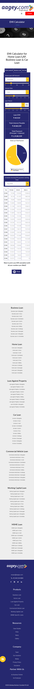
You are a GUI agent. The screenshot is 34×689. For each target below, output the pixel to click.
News (17, 635)
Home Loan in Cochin (17, 357)
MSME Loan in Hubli (16, 533)
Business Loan (17, 70)
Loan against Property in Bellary (17, 396)
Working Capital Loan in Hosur (17, 494)
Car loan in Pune (16, 431)
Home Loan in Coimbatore (17, 355)
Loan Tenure (8, 101)
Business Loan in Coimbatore (17, 318)
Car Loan (24, 70)
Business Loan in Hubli (17, 316)
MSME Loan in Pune (17, 540)
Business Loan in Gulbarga (17, 328)
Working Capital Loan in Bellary (17, 506)
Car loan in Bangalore (17, 418)
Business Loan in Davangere (17, 331)
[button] (2, 659)
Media (17, 659)
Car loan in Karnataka (17, 443)
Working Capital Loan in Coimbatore (17, 499)
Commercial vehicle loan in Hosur (17, 457)
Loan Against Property (17, 601)
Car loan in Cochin (17, 428)
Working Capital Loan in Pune (17, 504)
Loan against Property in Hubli (17, 386)
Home (17, 25)
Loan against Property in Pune (17, 394)
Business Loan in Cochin (17, 321)
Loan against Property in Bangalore (16, 384)
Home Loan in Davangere (17, 367)
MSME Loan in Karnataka (16, 553)
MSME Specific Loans (17, 615)
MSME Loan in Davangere (17, 548)
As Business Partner (17, 674)
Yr (23, 105)
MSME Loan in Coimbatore (17, 535)
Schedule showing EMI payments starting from (17, 179)
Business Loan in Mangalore (17, 333)
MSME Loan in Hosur (17, 530)
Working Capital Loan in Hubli (16, 496)
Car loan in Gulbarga (17, 436)
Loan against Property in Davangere (17, 401)
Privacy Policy (17, 662)
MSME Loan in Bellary (17, 543)
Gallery (17, 638)
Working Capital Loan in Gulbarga (17, 509)
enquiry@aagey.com (17, 575)
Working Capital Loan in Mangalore (17, 514)
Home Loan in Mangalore (17, 370)
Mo (27, 105)
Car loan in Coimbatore (17, 426)
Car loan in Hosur (17, 421)
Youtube (29, 13)
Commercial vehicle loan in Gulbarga (17, 472)
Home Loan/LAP (9, 70)
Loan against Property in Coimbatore (17, 389)
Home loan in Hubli (17, 352)
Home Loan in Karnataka (17, 372)
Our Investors (17, 655)
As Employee (17, 678)
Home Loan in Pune (17, 360)
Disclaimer (17, 665)
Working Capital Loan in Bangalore (17, 491)
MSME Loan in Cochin (17, 538)
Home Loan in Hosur (17, 350)
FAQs (16, 632)
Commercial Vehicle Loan (17, 608)
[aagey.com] (17, 8)
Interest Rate (9, 88)
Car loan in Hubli (17, 423)
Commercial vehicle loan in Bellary (17, 470)
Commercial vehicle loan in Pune (17, 467)
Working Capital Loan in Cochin (17, 501)
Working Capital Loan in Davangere (17, 511)
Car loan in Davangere (17, 438)
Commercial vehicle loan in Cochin (17, 465)
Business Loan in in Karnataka (17, 336)
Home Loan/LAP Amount (12, 75)
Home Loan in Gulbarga (17, 365)
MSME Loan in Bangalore (17, 528)
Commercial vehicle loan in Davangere (17, 475)
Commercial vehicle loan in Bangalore (17, 455)
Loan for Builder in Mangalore (17, 404)
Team (17, 652)
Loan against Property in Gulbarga (17, 399)
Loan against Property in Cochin (17, 391)
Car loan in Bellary (17, 433)
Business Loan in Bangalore (17, 311)
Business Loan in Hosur (17, 313)
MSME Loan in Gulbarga (17, 545)
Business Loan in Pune (17, 323)
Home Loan (17, 598)
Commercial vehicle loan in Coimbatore (17, 462)
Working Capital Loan (17, 611)
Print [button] (18, 272)
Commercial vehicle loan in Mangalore (17, 477)
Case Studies (17, 628)
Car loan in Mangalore (17, 441)
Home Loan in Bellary (17, 362)
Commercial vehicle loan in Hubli (17, 460)
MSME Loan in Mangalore (17, 550)
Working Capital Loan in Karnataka (16, 516)
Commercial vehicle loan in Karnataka (17, 480)
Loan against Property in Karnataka (17, 406)
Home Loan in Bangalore (17, 347)
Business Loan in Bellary (17, 326)
